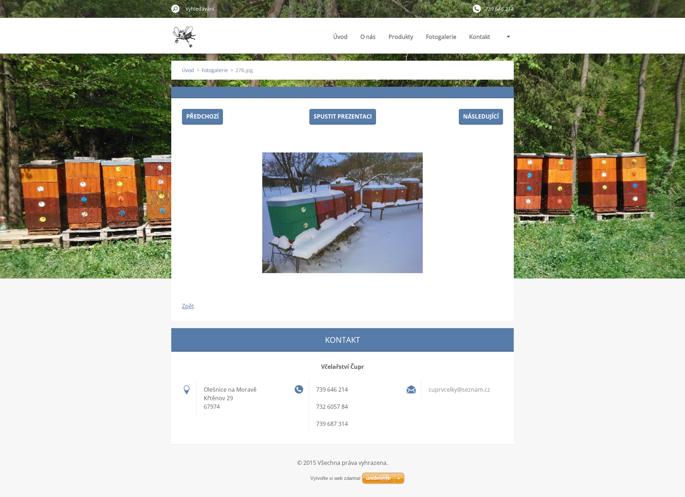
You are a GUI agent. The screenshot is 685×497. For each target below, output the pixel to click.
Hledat (175, 8)
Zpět (188, 306)
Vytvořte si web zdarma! (335, 478)
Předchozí (202, 116)
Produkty (401, 37)
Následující (481, 116)
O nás (368, 37)
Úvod (340, 37)
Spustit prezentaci (343, 116)
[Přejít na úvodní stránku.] (184, 40)
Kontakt (479, 37)
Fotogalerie (441, 37)
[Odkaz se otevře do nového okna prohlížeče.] (342, 212)
